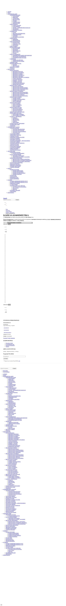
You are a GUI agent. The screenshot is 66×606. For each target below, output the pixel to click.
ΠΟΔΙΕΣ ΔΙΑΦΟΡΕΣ (17, 174)
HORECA (10, 168)
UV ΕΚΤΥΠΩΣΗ (14, 184)
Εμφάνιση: (5, 224)
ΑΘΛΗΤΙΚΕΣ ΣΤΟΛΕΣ (15, 152)
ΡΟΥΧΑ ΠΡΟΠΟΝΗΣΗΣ (15, 154)
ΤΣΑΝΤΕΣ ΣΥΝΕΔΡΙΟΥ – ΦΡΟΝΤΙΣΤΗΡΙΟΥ (20, 140)
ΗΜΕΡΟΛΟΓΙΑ (13, 38)
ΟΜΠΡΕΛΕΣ (13, 58)
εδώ (19, 360)
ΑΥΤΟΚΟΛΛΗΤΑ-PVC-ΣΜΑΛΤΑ (17, 185)
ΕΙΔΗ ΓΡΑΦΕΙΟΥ (14, 24)
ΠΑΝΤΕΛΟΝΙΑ (13, 176)
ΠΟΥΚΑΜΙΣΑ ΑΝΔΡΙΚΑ (18, 114)
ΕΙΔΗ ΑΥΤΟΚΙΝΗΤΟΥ (15, 54)
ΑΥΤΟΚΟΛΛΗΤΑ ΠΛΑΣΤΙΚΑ (19, 186)
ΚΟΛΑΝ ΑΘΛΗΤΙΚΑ (15, 163)
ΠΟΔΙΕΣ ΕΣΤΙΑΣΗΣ (14, 169)
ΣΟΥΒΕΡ (15, 20)
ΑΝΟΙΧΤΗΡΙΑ (16, 18)
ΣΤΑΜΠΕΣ (10, 180)
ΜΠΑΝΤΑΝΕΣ (16, 120)
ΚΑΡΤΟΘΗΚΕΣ (16, 26)
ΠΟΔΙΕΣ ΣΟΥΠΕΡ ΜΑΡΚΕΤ (19, 173)
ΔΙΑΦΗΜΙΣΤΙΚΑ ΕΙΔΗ (15, 15)
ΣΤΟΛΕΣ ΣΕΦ (13, 175)
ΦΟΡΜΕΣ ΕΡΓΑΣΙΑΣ (17, 82)
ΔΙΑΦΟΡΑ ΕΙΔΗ (16, 23)
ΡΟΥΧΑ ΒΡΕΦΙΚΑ (17, 101)
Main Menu (5, 370)
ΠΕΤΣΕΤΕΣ (15, 49)
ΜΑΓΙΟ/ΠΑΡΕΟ (16, 48)
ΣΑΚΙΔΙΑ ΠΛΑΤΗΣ (14, 136)
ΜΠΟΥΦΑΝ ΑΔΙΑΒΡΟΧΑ (18, 75)
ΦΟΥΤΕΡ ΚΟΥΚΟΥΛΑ (18, 109)
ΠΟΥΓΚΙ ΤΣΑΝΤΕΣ (14, 145)
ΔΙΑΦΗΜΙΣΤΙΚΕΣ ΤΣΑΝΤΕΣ (14, 126)
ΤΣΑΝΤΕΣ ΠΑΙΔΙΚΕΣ (15, 147)
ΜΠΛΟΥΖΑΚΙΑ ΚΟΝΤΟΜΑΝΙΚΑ (20, 92)
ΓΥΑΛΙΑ (14, 53)
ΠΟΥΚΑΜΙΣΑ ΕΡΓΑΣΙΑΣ (15, 113)
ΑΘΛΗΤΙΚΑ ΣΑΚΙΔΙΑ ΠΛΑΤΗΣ (17, 137)
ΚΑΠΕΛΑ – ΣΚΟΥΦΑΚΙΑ (16, 116)
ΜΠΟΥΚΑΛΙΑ (16, 65)
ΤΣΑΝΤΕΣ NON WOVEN (18, 130)
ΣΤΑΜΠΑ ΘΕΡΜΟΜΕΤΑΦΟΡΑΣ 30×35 (19, 181)
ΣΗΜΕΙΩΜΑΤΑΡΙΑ (17, 34)
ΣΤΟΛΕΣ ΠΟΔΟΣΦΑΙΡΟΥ (18, 153)
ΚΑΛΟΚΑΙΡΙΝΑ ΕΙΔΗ (15, 47)
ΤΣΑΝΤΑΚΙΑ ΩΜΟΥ (14, 133)
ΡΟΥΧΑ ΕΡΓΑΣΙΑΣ (14, 70)
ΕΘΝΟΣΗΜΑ (13, 191)
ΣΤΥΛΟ (14, 32)
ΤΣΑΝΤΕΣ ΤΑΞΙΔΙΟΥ (15, 138)
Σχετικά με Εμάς (9, 343)
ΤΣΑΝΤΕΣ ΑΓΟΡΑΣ (14, 128)
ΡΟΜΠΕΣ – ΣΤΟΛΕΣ (17, 80)
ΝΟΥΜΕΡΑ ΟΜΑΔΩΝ (15, 190)
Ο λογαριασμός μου (10, 344)
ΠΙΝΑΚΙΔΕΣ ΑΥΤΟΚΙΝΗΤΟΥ (19, 56)
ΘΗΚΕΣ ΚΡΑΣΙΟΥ (14, 148)
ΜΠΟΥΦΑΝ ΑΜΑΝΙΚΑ (18, 76)
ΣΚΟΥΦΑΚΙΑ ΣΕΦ (14, 177)
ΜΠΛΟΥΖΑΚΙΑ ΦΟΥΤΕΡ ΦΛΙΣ (17, 111)
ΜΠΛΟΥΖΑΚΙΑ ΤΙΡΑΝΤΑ (18, 94)
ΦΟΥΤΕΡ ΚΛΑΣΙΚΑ (17, 108)
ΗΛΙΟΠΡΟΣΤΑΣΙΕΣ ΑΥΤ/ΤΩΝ (19, 57)
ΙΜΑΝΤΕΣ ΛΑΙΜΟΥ (14, 67)
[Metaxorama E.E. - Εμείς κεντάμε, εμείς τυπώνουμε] (12, 9)
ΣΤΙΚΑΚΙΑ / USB (16, 43)
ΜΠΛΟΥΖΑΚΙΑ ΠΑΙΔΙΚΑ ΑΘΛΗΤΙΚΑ (21, 161)
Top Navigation (6, 371)
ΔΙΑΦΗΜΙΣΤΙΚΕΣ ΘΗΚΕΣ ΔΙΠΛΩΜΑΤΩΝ (22, 55)
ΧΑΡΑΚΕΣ (15, 35)
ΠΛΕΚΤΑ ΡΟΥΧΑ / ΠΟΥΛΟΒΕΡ (17, 123)
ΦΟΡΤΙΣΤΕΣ (15, 45)
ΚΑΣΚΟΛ (15, 121)
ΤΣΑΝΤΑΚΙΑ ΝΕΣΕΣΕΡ (15, 146)
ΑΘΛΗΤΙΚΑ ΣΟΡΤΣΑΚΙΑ (18, 155)
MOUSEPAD (15, 28)
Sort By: (5, 222)
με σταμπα (48, 219)
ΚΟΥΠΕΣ (15, 64)
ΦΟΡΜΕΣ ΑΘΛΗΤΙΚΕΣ (15, 166)
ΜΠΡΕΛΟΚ (15, 17)
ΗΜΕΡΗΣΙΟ (15, 39)
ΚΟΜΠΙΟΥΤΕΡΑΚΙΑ (17, 30)
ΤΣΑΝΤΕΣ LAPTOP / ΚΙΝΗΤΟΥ (17, 143)
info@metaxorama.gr (7, 332)
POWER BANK (16, 42)
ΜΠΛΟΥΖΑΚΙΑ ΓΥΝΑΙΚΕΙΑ (16, 91)
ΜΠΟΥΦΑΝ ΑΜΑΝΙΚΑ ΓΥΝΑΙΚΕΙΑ (21, 77)
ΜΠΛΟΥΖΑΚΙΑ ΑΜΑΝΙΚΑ (19, 90)
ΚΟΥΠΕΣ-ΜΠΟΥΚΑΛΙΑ (15, 63)
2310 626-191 (6, 327)
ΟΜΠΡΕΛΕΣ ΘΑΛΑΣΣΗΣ (18, 61)
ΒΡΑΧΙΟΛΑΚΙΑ (16, 19)
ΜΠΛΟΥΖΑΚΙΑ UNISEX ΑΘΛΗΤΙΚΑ (21, 159)
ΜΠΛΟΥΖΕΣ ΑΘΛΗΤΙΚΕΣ (16, 158)
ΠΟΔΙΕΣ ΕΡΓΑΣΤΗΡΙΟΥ (18, 171)
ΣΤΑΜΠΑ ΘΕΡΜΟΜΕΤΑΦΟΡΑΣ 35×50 (19, 182)
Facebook (5, 338)
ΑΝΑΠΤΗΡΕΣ (16, 16)
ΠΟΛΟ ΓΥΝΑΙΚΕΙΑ (17, 105)
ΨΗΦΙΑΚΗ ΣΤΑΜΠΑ (15, 183)
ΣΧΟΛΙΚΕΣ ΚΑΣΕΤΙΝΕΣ (18, 37)
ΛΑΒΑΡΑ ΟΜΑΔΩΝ (14, 167)
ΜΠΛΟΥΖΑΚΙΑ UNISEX (15, 85)
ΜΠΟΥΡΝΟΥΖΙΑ (16, 50)
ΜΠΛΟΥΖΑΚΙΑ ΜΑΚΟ (18, 86)
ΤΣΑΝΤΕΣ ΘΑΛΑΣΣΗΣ (15, 150)
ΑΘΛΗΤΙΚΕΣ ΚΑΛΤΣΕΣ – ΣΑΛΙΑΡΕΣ (21, 156)
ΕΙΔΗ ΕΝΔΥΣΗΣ (11, 69)
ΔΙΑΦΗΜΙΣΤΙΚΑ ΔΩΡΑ (12, 13)
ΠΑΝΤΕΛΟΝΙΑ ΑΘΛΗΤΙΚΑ (16, 162)
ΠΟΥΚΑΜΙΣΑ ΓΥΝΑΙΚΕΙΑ (19, 115)
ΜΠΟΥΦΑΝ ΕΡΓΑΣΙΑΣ (18, 71)
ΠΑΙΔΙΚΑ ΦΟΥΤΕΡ (17, 100)
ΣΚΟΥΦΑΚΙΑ (16, 118)
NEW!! (9, 12)
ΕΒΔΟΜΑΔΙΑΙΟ (16, 40)
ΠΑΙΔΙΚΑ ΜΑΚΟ (16, 98)
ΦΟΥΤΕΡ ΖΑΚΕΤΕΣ (17, 110)
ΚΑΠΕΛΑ (15, 117)
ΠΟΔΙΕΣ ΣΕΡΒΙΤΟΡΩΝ (18, 170)
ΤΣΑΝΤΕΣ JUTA (16, 132)
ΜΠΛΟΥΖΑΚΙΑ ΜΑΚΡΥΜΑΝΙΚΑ (20, 88)
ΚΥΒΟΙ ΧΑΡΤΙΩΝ (17, 25)
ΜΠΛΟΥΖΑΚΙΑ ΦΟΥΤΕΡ (16, 107)
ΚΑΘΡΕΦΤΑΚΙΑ (16, 22)
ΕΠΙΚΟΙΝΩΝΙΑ (11, 192)
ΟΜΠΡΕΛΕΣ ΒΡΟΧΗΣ (18, 60)
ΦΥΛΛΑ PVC (16, 188)
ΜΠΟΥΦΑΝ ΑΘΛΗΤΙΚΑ (15, 165)
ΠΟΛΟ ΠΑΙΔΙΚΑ (16, 106)
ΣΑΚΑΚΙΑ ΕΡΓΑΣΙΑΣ (17, 79)
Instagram (13, 338)
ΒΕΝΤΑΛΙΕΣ (15, 52)
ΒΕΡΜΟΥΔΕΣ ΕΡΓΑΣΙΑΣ (18, 84)
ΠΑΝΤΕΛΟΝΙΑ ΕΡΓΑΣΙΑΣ (19, 83)
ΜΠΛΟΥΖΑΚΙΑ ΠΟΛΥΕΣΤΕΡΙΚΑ (20, 87)
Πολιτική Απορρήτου (10, 345)
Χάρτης (7, 346)
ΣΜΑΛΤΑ (15, 189)
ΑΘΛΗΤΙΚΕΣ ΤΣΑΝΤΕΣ (15, 135)
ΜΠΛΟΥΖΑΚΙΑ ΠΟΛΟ (15, 102)
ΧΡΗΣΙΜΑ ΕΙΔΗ (13, 62)
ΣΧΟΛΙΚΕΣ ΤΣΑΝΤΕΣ (15, 139)
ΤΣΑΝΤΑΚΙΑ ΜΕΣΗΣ (15, 141)
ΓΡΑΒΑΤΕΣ (12, 125)
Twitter (9, 338)
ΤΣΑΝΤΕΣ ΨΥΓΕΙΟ (14, 144)
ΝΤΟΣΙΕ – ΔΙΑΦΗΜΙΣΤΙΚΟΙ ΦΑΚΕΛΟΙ (21, 27)
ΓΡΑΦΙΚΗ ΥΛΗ (13, 31)
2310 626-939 (6, 330)
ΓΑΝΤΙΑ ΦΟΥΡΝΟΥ (14, 178)
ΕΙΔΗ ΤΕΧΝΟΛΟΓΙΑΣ (15, 41)
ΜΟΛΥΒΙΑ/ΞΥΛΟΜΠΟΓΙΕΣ (19, 33)
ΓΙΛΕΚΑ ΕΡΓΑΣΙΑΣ (17, 78)
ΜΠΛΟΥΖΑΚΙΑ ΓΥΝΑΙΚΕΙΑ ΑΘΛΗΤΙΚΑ (22, 160)
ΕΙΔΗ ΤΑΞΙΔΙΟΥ (14, 46)
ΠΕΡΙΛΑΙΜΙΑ (16, 122)
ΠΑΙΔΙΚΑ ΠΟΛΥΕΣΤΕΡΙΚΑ (19, 99)
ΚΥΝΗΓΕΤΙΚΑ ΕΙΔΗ (15, 124)
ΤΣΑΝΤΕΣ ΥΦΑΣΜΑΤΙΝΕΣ (19, 129)
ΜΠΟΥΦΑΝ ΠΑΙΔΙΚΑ (18, 73)
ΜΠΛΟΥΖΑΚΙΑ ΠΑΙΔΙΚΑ (16, 96)
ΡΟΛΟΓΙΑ (12, 68)
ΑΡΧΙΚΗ (9, 11)
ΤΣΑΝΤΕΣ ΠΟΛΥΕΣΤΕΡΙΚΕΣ (19, 131)
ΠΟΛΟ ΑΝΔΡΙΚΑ (16, 103)
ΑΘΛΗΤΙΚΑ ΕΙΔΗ (11, 151)
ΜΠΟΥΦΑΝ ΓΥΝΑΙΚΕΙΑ (18, 72)
